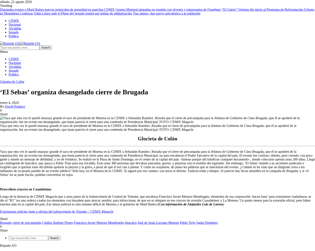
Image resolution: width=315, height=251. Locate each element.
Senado (14, 32)
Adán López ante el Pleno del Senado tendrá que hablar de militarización (83, 13)
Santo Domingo (207, 222)
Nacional (15, 24)
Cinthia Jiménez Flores (57, 222)
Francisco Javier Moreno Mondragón (99, 222)
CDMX (14, 20)
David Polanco (15, 106)
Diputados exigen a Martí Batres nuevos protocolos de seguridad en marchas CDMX (57, 9)
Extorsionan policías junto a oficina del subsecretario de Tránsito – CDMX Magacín (56, 211)
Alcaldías (15, 28)
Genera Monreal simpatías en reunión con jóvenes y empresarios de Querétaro (168, 9)
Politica (14, 36)
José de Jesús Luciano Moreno (158, 222)
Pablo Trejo (187, 222)
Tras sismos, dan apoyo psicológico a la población (166, 13)
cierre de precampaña (26, 222)
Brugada (6, 222)
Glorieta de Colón (12, 81)
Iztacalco (131, 222)
